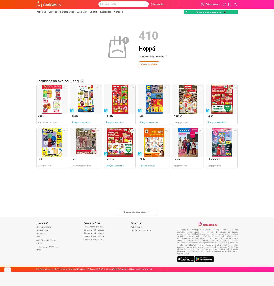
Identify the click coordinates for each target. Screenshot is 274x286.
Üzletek (93, 12)
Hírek (38, 250)
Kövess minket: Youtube (94, 236)
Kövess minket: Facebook (94, 230)
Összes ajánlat (42, 233)
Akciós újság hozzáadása (47, 246)
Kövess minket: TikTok (93, 239)
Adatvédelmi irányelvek (117, 269)
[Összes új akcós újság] (82, 81)
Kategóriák (105, 12)
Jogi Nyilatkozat (80, 269)
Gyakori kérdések (43, 227)
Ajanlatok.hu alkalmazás (46, 240)
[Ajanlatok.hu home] (48, 4)
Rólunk (39, 243)
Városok (118, 12)
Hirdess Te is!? (42, 230)
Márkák (39, 237)
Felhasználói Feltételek (97, 269)
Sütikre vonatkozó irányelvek (140, 269)
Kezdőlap (41, 12)
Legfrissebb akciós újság (61, 12)
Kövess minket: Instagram (94, 233)
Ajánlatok (82, 12)
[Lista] (235, 4)
